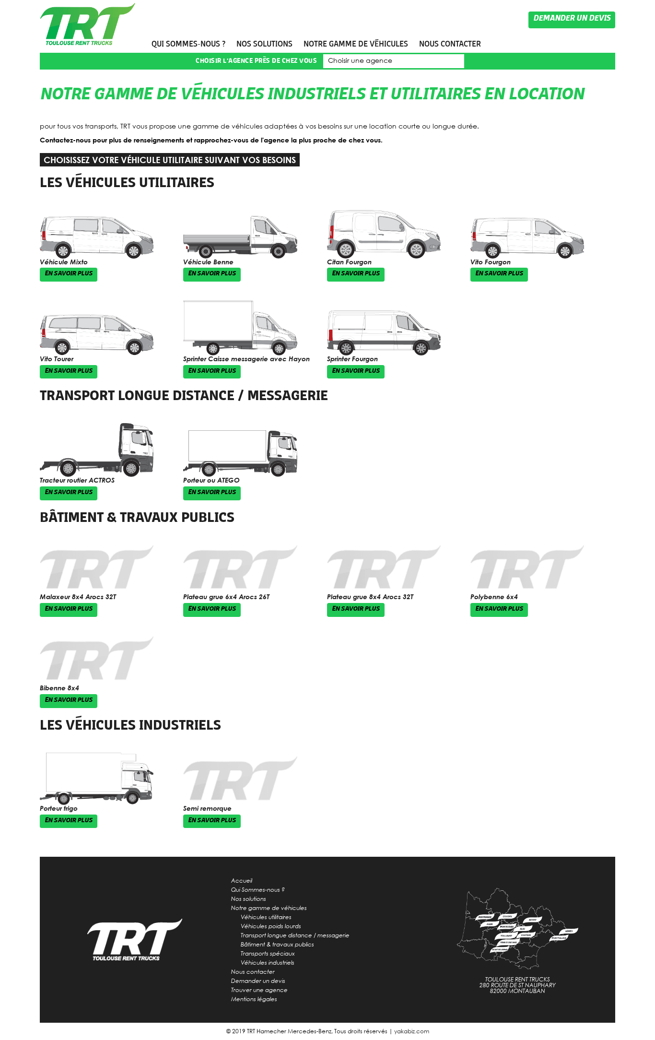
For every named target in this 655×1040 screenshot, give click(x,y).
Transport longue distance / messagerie (184, 395)
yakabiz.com (411, 1031)
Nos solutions (264, 44)
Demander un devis (571, 19)
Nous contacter (450, 44)
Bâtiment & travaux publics (137, 517)
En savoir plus (69, 274)
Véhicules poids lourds (271, 926)
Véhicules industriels (267, 962)
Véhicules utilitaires (266, 917)
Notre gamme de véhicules (356, 44)
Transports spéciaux (268, 953)
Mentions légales (254, 999)
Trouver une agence (259, 989)
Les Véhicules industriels (130, 725)
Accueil (241, 880)
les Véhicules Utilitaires (127, 182)
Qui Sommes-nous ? (188, 44)
